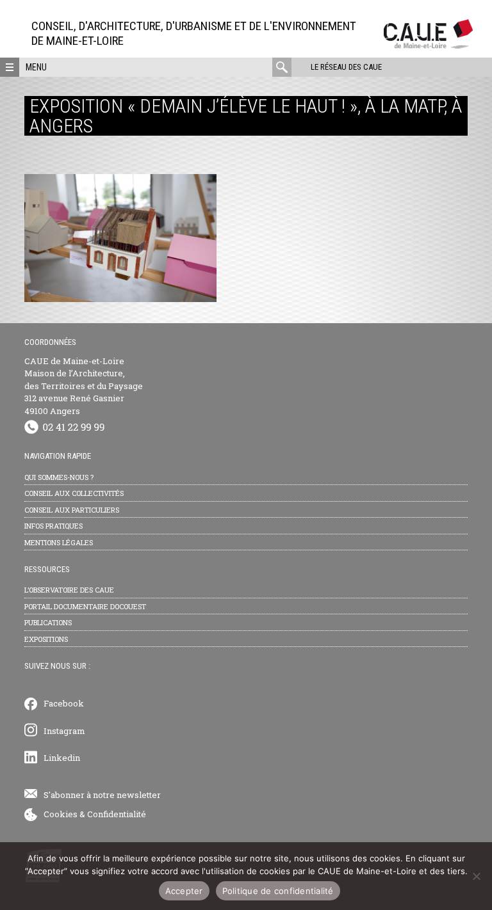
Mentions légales (58, 542)
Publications (48, 622)
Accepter (184, 891)
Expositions (46, 639)
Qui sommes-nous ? (59, 477)
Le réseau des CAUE (346, 67)
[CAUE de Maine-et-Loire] (428, 45)
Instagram (64, 731)
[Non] (476, 876)
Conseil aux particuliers (71, 510)
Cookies (61, 814)
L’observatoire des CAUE (69, 590)
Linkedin (62, 757)
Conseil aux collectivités (74, 493)
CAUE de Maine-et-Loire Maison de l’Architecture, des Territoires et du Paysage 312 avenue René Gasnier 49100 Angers (83, 386)
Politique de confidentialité (278, 891)
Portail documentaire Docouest (85, 606)
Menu (36, 67)
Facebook (64, 703)
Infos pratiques (53, 526)
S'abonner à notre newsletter (102, 795)
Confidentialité (116, 814)
